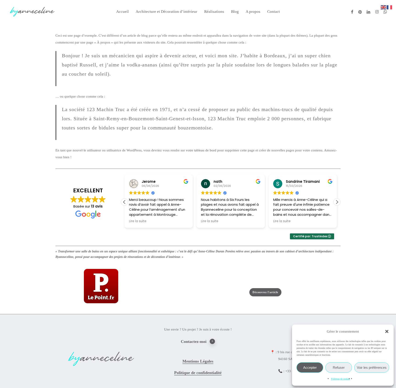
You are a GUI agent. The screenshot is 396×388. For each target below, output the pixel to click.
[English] (384, 7)
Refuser (339, 367)
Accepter (310, 367)
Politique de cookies (340, 378)
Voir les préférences (372, 367)
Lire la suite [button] (137, 221)
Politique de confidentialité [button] (198, 372)
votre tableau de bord (201, 150)
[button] (387, 331)
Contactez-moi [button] (193, 341)
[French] (390, 7)
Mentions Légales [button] (197, 361)
